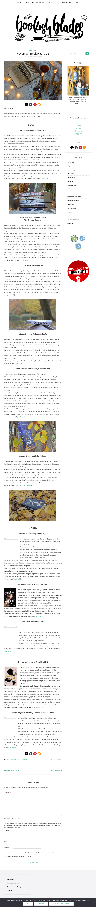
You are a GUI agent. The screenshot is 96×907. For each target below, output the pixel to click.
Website (6, 847)
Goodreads (78, 131)
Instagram (78, 123)
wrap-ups (33, 50)
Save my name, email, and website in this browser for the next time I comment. (30, 853)
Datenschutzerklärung (14, 887)
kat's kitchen (72, 208)
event (69, 193)
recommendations (38, 2)
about (19, 2)
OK (28, 903)
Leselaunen (71, 212)
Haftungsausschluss (13, 883)
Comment (7, 792)
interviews (71, 204)
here (50, 113)
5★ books (71, 162)
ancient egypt (72, 169)
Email (6, 841)
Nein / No (41, 903)
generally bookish (73, 200)
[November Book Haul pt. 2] (33, 80)
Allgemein (71, 166)
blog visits (71, 173)
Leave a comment (56, 759)
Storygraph (78, 133)
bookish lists (72, 185)
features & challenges (64, 2)
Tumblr (78, 126)
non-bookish (72, 216)
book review (71, 177)
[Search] (87, 53)
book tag (70, 181)
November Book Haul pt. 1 (12, 770)
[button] (26, 104)
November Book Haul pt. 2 (33, 53)
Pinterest (78, 128)
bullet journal (72, 189)
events (50, 2)
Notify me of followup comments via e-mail (18, 856)
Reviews (27, 2)
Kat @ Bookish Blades (36, 56)
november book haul (22, 759)
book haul (7, 759)
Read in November (56, 770)
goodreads (44, 178)
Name (6, 835)
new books (13, 759)
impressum (10, 879)
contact (9, 890)
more (78, 2)
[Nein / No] (94, 903)
